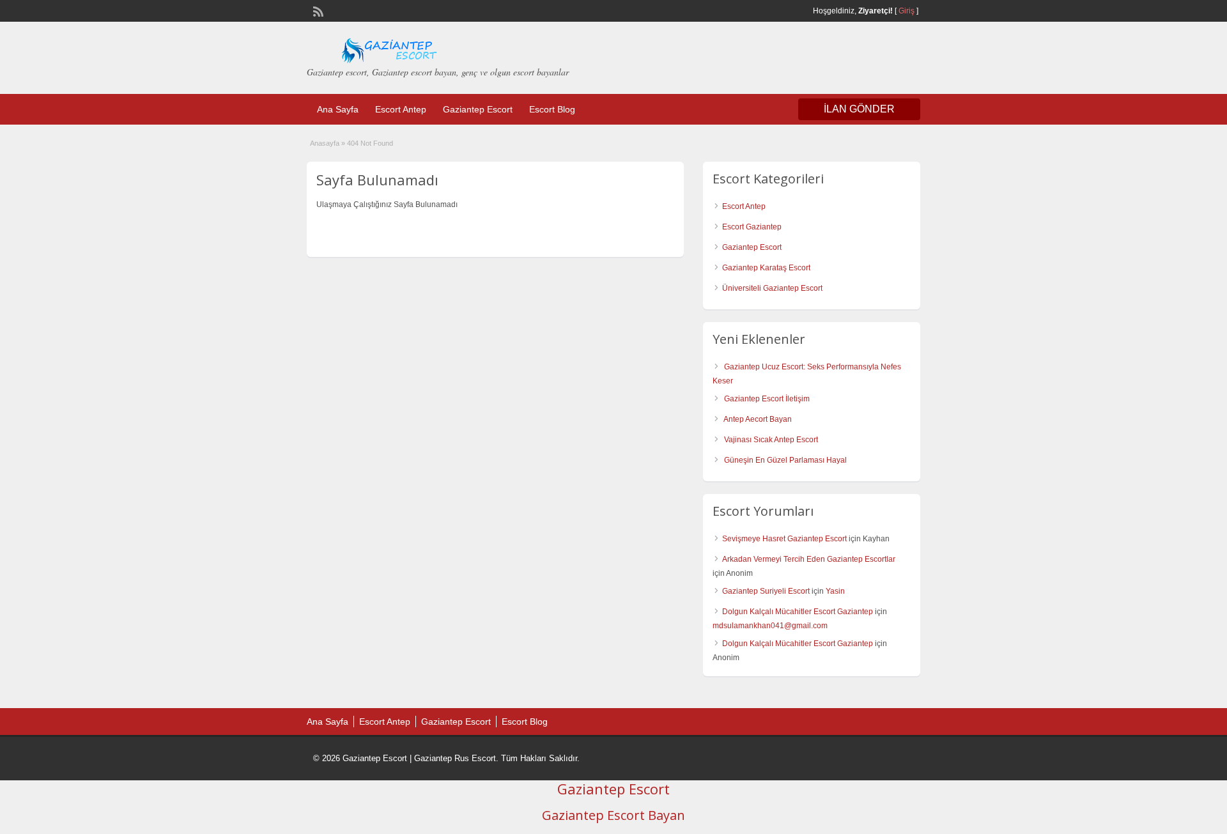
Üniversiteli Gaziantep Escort (772, 288)
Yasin (835, 591)
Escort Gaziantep (752, 226)
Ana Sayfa (338, 109)
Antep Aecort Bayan (757, 419)
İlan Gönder (859, 109)
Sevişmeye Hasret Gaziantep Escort (784, 538)
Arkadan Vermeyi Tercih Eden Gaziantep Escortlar (808, 559)
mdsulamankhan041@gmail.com (770, 625)
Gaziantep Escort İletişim (767, 398)
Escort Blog (552, 109)
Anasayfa (324, 143)
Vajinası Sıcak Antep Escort (771, 439)
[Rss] (317, 10)
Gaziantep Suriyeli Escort (766, 591)
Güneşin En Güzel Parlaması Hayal (785, 460)
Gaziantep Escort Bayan (613, 815)
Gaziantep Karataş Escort (766, 267)
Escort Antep (400, 109)
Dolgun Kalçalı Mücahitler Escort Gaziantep (797, 611)
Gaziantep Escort (478, 109)
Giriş (906, 10)
